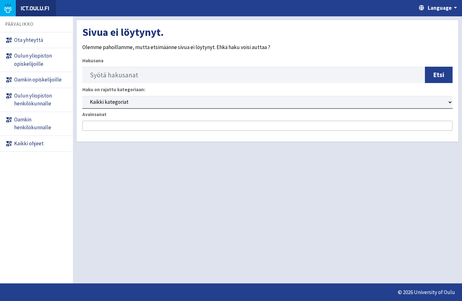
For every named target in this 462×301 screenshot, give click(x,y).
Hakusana (92, 61)
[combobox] (267, 126)
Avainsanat (94, 114)
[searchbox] (86, 126)
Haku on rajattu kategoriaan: (113, 89)
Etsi (438, 74)
